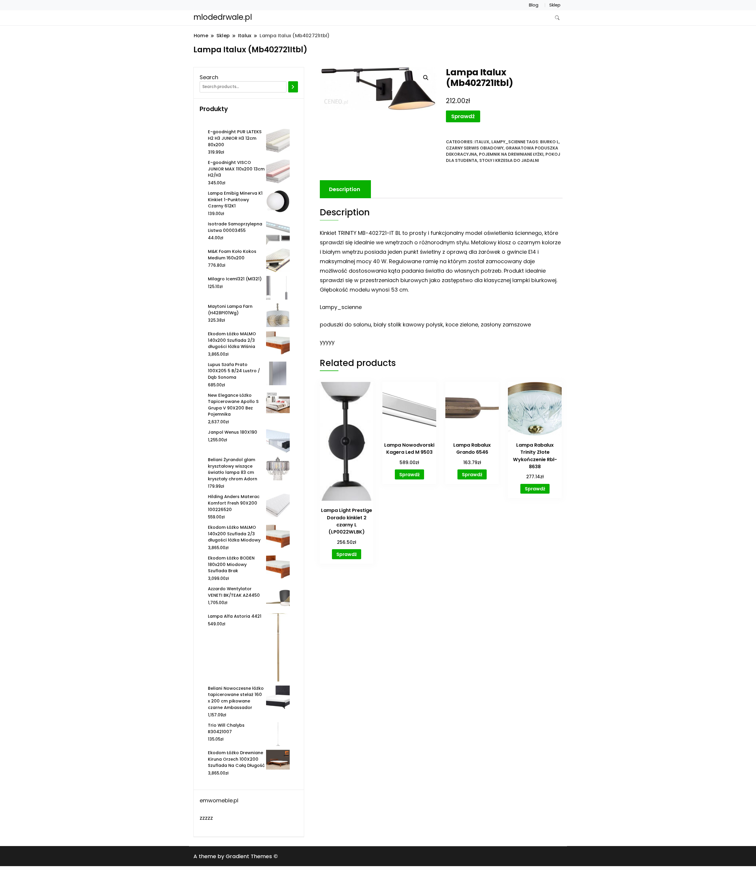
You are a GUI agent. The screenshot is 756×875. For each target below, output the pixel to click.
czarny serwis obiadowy (475, 148)
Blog (533, 5)
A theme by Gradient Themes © (235, 856)
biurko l (549, 142)
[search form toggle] (557, 17)
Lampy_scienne (508, 142)
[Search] (293, 86)
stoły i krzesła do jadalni (509, 160)
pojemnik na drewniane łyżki (511, 154)
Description (344, 189)
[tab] (344, 189)
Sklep (555, 5)
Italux (482, 142)
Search (209, 77)
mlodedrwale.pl (222, 17)
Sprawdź (463, 116)
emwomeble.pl (219, 800)
